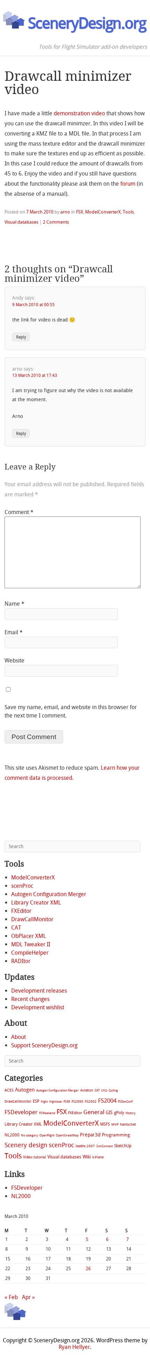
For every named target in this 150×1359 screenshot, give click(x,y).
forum (127, 183)
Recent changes (30, 999)
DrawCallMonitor (32, 919)
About (18, 1037)
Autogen (25, 1090)
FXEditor (21, 911)
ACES (9, 1090)
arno (65, 212)
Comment (19, 512)
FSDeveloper (21, 1112)
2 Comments (56, 222)
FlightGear (55, 1101)
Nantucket (128, 1124)
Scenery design (26, 1145)
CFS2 (104, 1090)
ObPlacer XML (28, 936)
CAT (16, 927)
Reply (21, 336)
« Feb (11, 1297)
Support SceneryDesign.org (44, 1045)
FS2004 (107, 1100)
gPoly (119, 1112)
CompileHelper (29, 952)
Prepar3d (90, 1135)
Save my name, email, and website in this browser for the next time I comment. (71, 711)
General (93, 1112)
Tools (128, 212)
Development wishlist (37, 1007)
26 (88, 1268)
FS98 (66, 1101)
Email (14, 632)
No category (29, 1135)
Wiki (87, 1156)
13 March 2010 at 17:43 (34, 375)
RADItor (20, 961)
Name (14, 603)
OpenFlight (46, 1135)
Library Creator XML (36, 902)
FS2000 (77, 1101)
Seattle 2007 (85, 1146)
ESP (36, 1101)
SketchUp (123, 1145)
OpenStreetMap (67, 1135)
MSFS (105, 1124)
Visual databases (21, 222)
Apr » (28, 1297)
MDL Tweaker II (30, 944)
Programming (116, 1134)
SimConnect (104, 1146)
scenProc (22, 886)
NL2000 (12, 1135)
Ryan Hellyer (74, 1347)
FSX (79, 212)
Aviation (86, 1090)
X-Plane (98, 1157)
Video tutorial (34, 1157)
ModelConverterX (103, 212)
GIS (109, 1112)
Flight (44, 1101)
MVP (115, 1124)
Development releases (39, 990)
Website (14, 660)
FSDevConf (125, 1101)
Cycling (113, 1090)
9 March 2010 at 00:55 (33, 304)
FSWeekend (47, 1113)
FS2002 (91, 1101)
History (130, 1113)
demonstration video (79, 113)
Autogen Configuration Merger (48, 894)
